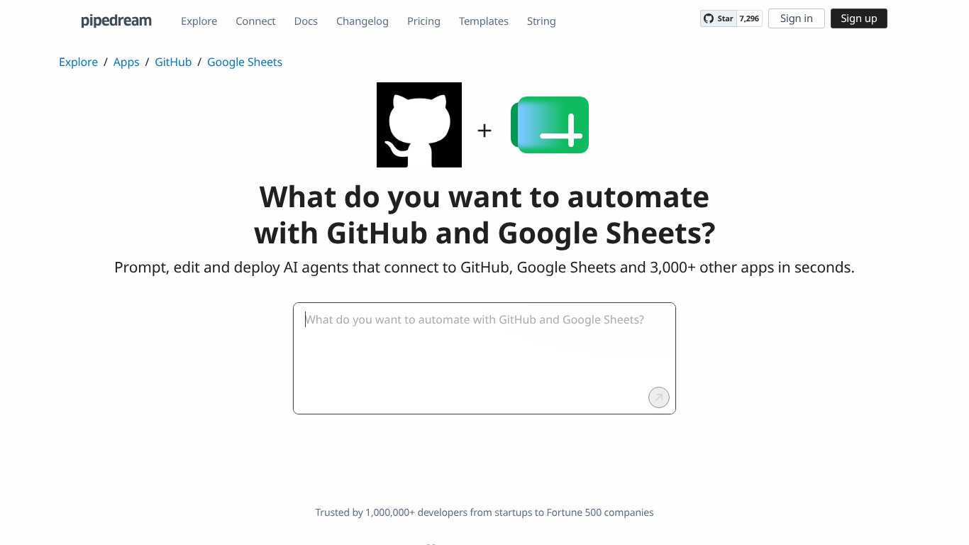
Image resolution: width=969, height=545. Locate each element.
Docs (306, 21)
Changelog (362, 21)
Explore (199, 21)
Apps (126, 62)
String (541, 21)
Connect (255, 21)
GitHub (173, 62)
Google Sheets (244, 62)
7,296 (749, 18)
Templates (484, 21)
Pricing (424, 21)
